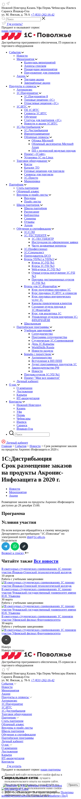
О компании (9, 748)
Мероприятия (18, 492)
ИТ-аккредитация (13, 758)
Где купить (13, 766)
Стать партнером (12, 721)
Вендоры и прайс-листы (17, 727)
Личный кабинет (12, 741)
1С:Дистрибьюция (13, 710)
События (20, 446)
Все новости (46, 561)
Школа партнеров (13, 731)
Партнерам (9, 717)
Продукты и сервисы (15, 697)
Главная (7, 446)
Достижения (10, 751)
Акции (13, 495)
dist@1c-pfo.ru (36, 537)
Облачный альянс (13, 724)
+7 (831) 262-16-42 (42, 14)
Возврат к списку (13, 553)
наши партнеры (12, 30)
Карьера (7, 754)
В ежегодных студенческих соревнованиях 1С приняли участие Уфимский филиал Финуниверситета (37, 618)
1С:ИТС (7, 707)
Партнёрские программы (18, 737)
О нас (6, 744)
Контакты (8, 761)
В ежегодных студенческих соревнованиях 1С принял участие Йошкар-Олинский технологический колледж (37, 570)
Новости (35, 446)
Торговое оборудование (17, 714)
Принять (73, 785)
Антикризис (9, 700)
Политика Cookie (38, 795)
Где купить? (14, 24)
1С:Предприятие (12, 704)
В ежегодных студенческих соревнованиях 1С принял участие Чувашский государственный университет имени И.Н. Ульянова (39, 593)
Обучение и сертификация (19, 734)
